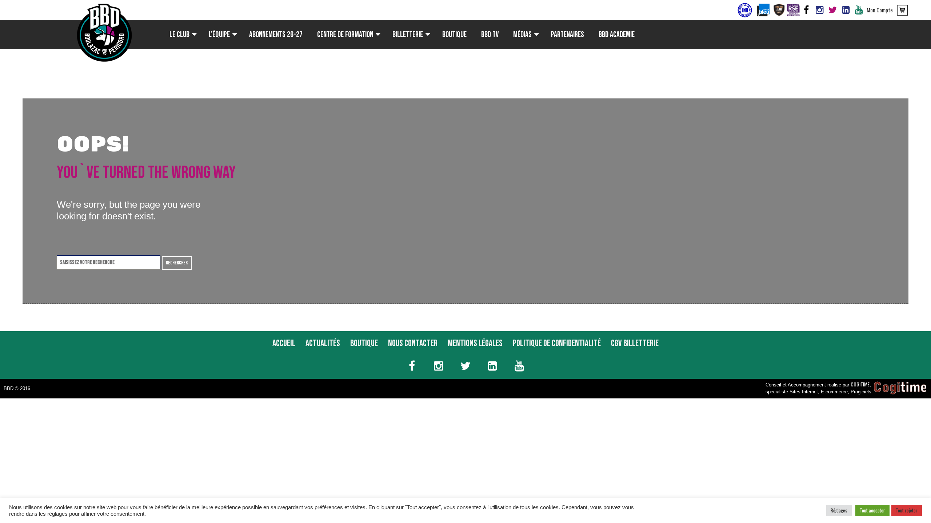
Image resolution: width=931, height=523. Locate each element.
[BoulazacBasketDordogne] (845, 10)
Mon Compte (880, 10)
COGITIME (860, 384)
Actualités (322, 343)
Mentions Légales (475, 343)
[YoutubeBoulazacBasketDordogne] (858, 10)
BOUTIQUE (364, 343)
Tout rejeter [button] (907, 510)
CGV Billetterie (635, 343)
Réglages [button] (839, 510)
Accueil (283, 343)
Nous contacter (412, 343)
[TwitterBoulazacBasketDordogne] (832, 10)
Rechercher (177, 263)
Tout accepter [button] (872, 510)
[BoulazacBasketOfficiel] (819, 10)
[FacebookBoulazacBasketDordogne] (806, 10)
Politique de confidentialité (557, 343)
